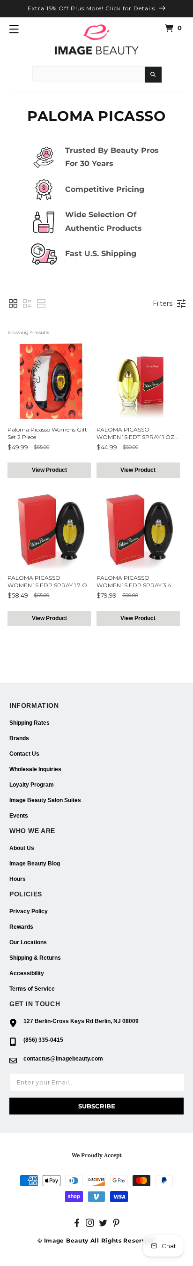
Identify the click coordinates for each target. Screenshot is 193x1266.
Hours (17, 879)
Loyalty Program (31, 784)
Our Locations (28, 942)
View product (49, 470)
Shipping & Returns (35, 958)
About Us (21, 848)
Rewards (21, 927)
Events (18, 815)
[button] (14, 29)
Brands (19, 738)
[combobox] (88, 74)
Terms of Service (32, 989)
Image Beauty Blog (34, 863)
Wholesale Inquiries (35, 769)
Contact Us (24, 754)
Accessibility (26, 973)
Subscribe (96, 1106)
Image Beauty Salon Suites (45, 800)
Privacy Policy (28, 911)
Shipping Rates (29, 723)
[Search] (153, 75)
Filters (162, 303)
